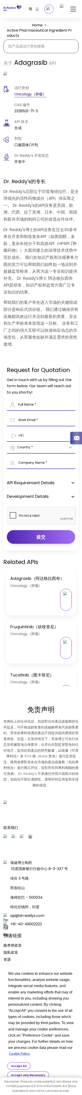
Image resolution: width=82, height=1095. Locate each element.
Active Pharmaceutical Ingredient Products (39, 33)
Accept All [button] (19, 1066)
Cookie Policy (19, 1053)
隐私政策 (10, 952)
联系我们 (10, 827)
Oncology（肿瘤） (30, 94)
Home (37, 25)
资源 (7, 959)
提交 (41, 537)
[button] (13, 436)
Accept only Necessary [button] (28, 1075)
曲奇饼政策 (12, 945)
